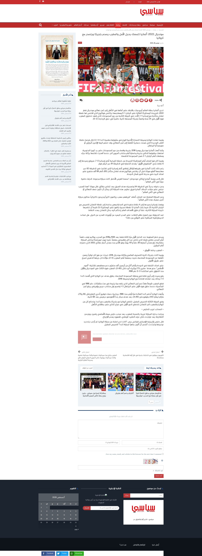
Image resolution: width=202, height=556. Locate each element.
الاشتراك (86, 508)
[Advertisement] (85, 11)
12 (64, 515)
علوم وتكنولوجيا (66, 25)
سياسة (152, 25)
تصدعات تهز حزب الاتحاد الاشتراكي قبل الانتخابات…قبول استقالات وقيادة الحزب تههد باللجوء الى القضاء (56, 128)
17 (75, 519)
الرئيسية (160, 25)
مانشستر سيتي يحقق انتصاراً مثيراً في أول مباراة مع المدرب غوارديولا (57, 110)
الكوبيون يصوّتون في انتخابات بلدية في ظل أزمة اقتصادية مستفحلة (143, 356)
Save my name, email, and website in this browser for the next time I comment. (133, 454)
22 (47, 519)
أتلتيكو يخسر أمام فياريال (63, 118)
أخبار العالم (78, 25)
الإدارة (139, 2)
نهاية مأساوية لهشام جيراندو (61, 101)
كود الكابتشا (159, 470)
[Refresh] (162, 460)
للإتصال (128, 2)
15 (46, 515)
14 (52, 515)
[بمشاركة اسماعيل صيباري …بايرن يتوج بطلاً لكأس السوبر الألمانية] (93, 382)
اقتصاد (124, 25)
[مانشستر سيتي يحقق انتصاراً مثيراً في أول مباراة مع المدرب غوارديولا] (148, 382)
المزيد (55, 25)
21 (52, 519)
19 (64, 519)
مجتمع (145, 25)
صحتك (86, 25)
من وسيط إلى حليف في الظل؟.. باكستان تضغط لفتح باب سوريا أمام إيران (57, 152)
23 (41, 519)
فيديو (102, 25)
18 (70, 519)
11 (70, 515)
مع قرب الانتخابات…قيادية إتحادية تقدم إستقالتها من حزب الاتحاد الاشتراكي (58, 178)
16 (41, 515)
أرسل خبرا (155, 545)
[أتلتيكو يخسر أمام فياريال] (121, 382)
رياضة (118, 25)
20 (57, 519)
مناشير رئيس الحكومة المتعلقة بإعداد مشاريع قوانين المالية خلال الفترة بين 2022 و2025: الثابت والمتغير (56, 141)
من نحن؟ (123, 545)
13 (57, 515)
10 (75, 515)
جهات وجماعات (135, 25)
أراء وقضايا (94, 25)
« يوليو (77, 529)
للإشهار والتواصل (139, 545)
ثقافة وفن (110, 25)
